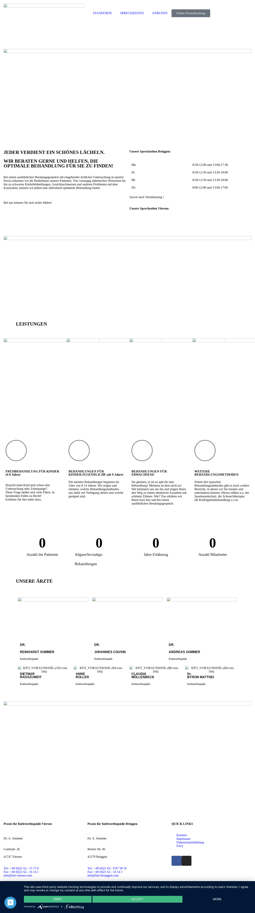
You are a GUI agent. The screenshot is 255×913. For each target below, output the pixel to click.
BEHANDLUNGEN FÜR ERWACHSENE (149, 473)
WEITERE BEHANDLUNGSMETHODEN (216, 473)
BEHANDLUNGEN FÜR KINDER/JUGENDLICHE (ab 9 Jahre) (96, 473)
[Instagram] (186, 861)
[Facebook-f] (176, 861)
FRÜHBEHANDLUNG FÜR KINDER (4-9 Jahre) (32, 473)
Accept (137, 899)
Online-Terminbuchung (190, 13)
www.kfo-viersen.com (143, 223)
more (217, 899)
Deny (58, 899)
